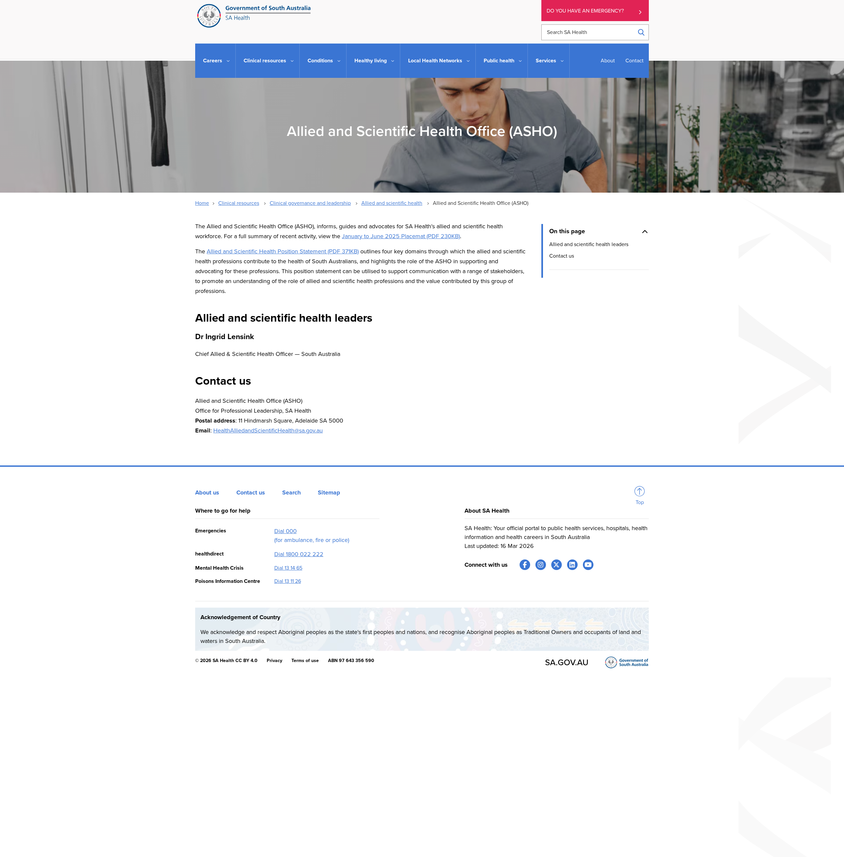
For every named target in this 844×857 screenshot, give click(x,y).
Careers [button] (212, 60)
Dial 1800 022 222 (298, 554)
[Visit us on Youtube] (588, 564)
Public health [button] (499, 60)
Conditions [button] (320, 60)
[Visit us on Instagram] (540, 564)
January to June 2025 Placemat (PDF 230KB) (401, 236)
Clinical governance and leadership (310, 203)
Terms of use (305, 660)
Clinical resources (238, 203)
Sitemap (329, 492)
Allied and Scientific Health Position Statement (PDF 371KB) (283, 251)
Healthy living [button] (370, 60)
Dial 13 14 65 (288, 568)
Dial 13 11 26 (287, 581)
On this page (567, 231)
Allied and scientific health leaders (588, 244)
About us (207, 492)
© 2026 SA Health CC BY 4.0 (226, 660)
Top (640, 502)
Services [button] (546, 60)
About (608, 60)
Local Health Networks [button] (435, 60)
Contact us (561, 256)
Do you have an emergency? (585, 11)
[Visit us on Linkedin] (572, 564)
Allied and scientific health (391, 203)
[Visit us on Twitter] (556, 564)
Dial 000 (285, 531)
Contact (634, 60)
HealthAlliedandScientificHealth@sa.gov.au (268, 430)
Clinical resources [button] (265, 60)
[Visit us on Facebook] (524, 564)
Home (202, 203)
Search (291, 492)
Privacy (274, 660)
